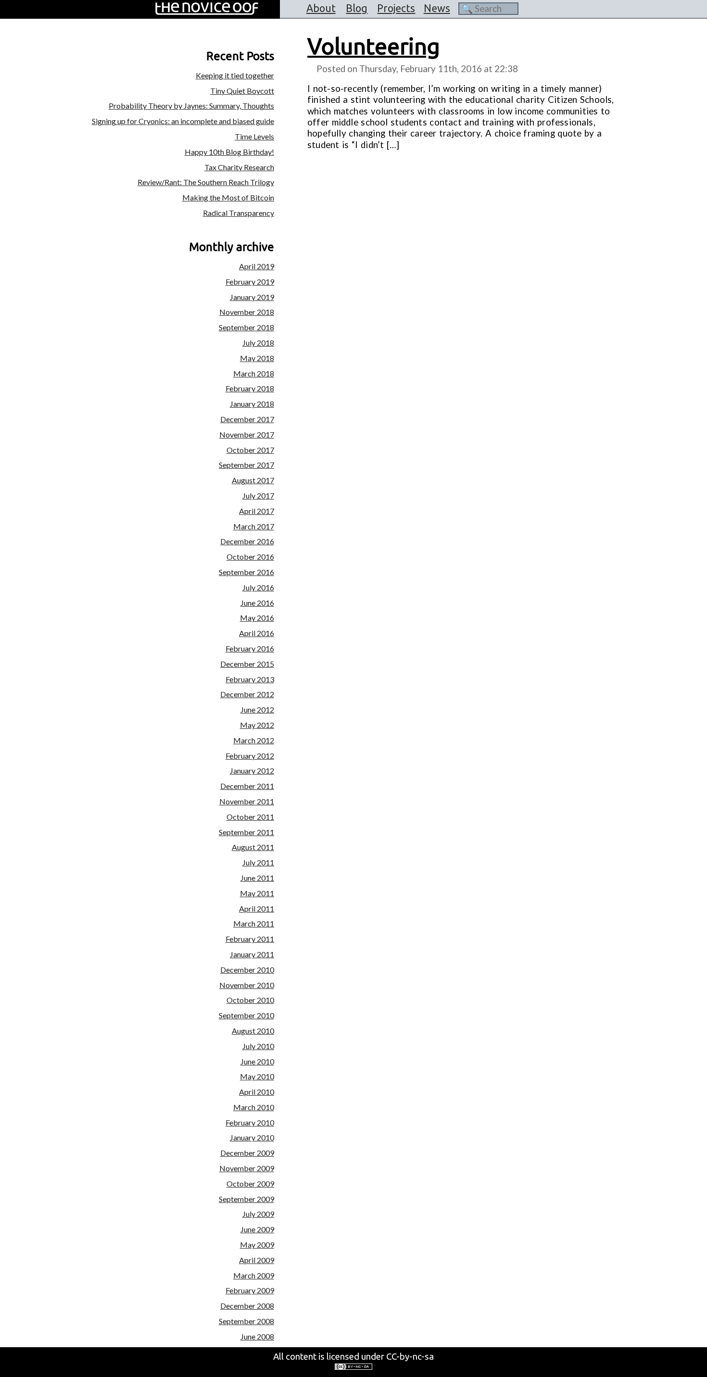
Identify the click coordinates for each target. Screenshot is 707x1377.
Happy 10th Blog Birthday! (229, 151)
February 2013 (250, 679)
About (321, 8)
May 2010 (257, 1076)
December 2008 (247, 1305)
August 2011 (253, 846)
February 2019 (250, 281)
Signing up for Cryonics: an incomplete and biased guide (183, 120)
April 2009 (256, 1259)
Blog (356, 8)
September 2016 (246, 571)
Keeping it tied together (235, 75)
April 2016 (256, 633)
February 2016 (250, 648)
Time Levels (254, 136)
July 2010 (258, 1046)
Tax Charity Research (239, 167)
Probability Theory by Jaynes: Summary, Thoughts (191, 105)
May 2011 (257, 893)
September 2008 (246, 1321)
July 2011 (258, 862)
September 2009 (246, 1198)
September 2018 (246, 327)
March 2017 (253, 526)
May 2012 (257, 724)
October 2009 (250, 1183)
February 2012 (250, 755)
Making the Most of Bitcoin (228, 197)
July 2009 (258, 1213)
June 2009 (257, 1229)
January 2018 (252, 403)
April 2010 (256, 1091)
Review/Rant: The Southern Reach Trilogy (206, 182)
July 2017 (258, 495)
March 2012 (253, 740)
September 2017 (246, 464)
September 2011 (246, 832)
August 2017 (253, 480)
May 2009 (257, 1244)
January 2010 (252, 1137)
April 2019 (256, 266)
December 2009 (247, 1152)
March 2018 (253, 373)
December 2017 (247, 419)
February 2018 (250, 388)
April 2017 (256, 510)
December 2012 (247, 694)
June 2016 (257, 602)
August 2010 (253, 1030)
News (437, 8)
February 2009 (250, 1290)
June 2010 (257, 1061)
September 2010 (246, 1015)
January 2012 (252, 770)
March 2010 (253, 1107)
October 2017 (250, 449)
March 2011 (253, 923)
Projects (396, 8)
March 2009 (253, 1275)
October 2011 (250, 816)
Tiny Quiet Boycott (242, 90)
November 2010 (246, 984)
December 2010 (247, 969)
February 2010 (250, 1122)
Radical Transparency (238, 212)
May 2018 (257, 358)
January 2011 (252, 954)
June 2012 (257, 709)
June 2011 (257, 877)
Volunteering (373, 46)
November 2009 (246, 1168)
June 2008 (257, 1336)
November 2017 (246, 434)
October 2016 (250, 556)
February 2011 (250, 938)
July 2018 (258, 342)
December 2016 (247, 541)
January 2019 (252, 296)
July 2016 (258, 587)
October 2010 (250, 999)
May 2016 (257, 617)
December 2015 (247, 663)
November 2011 (246, 801)
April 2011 (256, 908)
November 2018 (246, 311)
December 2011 (247, 785)
